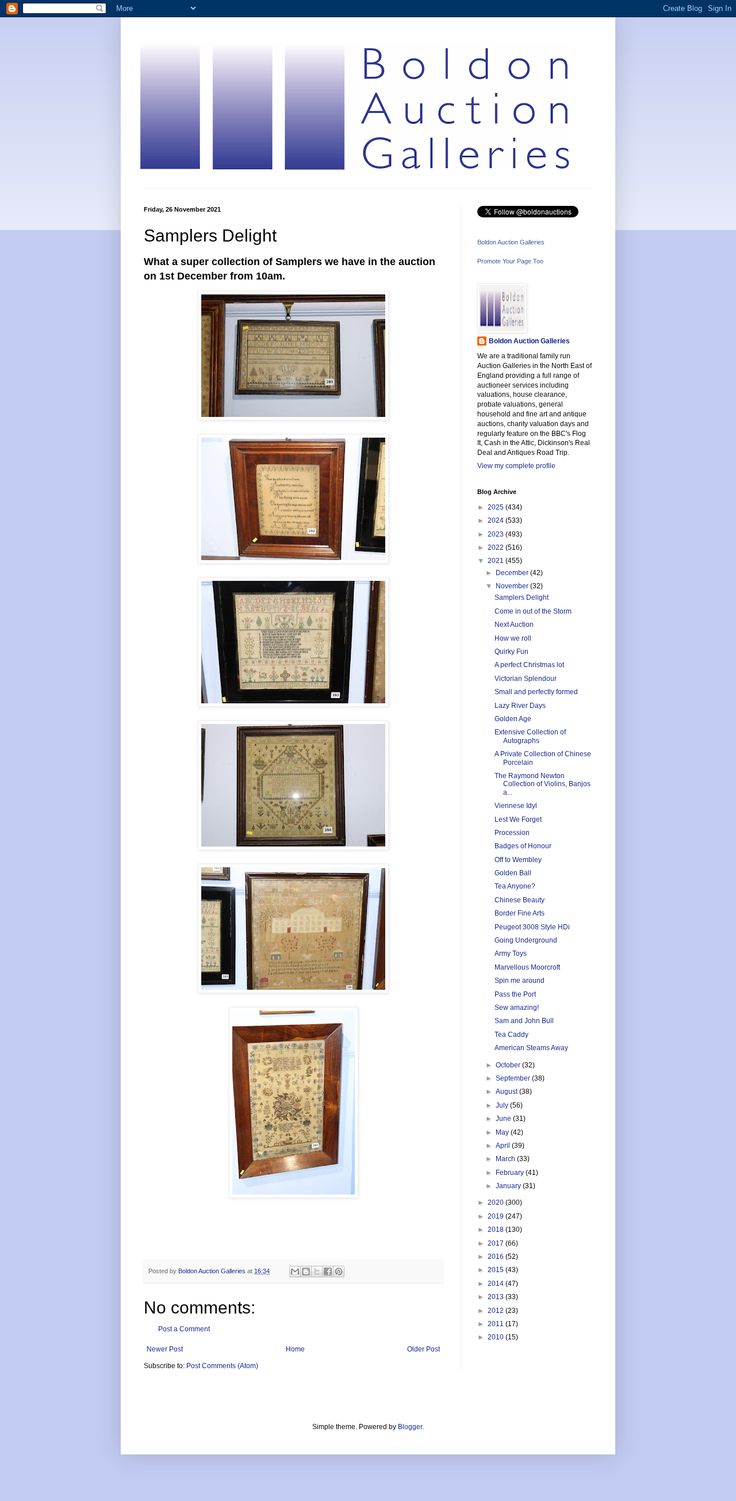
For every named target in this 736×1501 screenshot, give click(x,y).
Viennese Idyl (515, 806)
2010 (496, 1337)
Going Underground (525, 940)
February (511, 1173)
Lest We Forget (518, 819)
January (509, 1186)
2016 (496, 1257)
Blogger (410, 1427)
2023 (496, 534)
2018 (496, 1230)
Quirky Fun (511, 652)
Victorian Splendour (525, 679)
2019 (496, 1216)
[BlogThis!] (306, 1271)
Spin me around (519, 981)
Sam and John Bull (524, 1021)
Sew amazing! (516, 1008)
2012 (496, 1311)
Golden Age (512, 719)
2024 (496, 520)
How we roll (512, 638)
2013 (496, 1297)
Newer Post (165, 1349)
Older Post (423, 1349)
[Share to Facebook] (328, 1271)
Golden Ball (512, 873)
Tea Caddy (511, 1035)
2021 (496, 561)
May (503, 1132)
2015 (496, 1270)
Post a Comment (184, 1329)
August (507, 1092)
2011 (496, 1324)
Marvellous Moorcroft (527, 967)
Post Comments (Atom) (222, 1366)
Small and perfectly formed (536, 692)
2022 (496, 547)
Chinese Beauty (519, 900)
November (513, 586)
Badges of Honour (522, 846)
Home (295, 1349)
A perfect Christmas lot (529, 665)
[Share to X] (317, 1271)
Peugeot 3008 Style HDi (532, 927)
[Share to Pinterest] (338, 1271)
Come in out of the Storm (533, 611)
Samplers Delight (521, 597)
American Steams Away (531, 1048)
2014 (496, 1284)
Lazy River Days (520, 706)
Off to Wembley (518, 860)
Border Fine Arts (519, 913)
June (504, 1119)
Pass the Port (515, 994)
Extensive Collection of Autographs (530, 736)
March (506, 1159)
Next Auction (514, 625)
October (509, 1065)
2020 (496, 1202)
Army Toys (510, 953)
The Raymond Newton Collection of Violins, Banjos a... (542, 784)
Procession (512, 833)
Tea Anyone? (514, 886)
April (504, 1146)
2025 (496, 507)
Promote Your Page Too (510, 261)
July (503, 1105)
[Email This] (295, 1271)
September (514, 1078)
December (513, 573)
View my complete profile (516, 466)
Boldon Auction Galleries (511, 242)
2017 (496, 1243)
